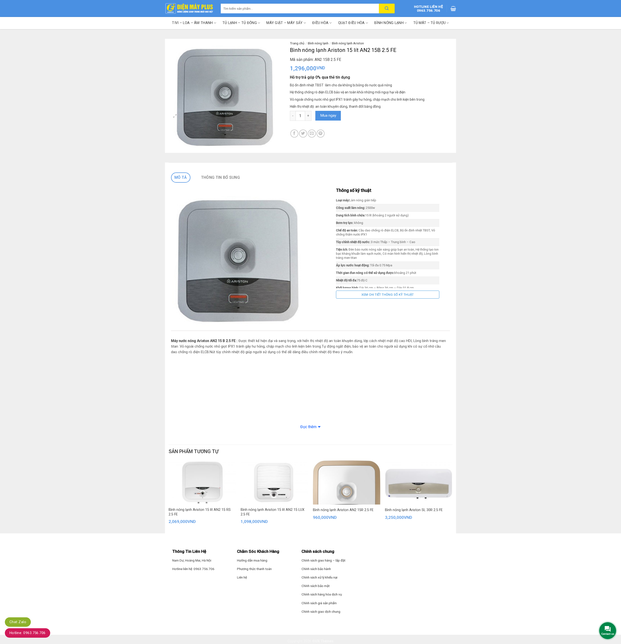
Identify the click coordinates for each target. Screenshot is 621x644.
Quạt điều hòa (351, 23)
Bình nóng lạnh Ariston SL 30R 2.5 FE (414, 510)
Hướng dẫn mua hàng (252, 560)
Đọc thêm (308, 426)
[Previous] (167, 498)
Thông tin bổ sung (220, 177)
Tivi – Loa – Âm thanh (192, 23)
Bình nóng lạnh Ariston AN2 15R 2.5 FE (343, 510)
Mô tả (180, 177)
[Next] (452, 498)
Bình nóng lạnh (389, 23)
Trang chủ (297, 43)
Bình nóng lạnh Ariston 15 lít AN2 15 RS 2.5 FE (200, 512)
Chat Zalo (17, 622)
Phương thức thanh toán (254, 569)
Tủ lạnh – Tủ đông (239, 23)
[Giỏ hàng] (453, 8)
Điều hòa (320, 23)
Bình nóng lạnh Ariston (348, 43)
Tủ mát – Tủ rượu (429, 23)
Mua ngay (328, 115)
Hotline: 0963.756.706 (27, 633)
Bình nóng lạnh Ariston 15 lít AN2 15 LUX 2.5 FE (272, 512)
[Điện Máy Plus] (189, 8)
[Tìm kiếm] (387, 8)
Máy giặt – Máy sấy (284, 23)
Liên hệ (242, 577)
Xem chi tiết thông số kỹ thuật (387, 294)
